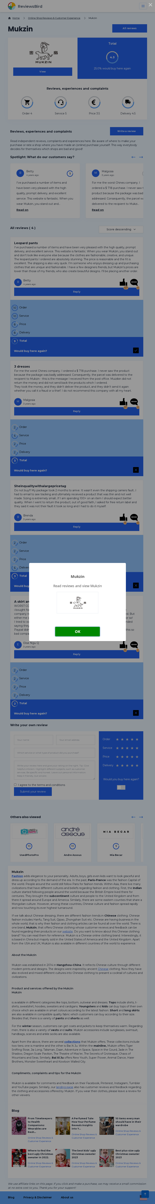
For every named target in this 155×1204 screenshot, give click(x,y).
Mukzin (77, 576)
